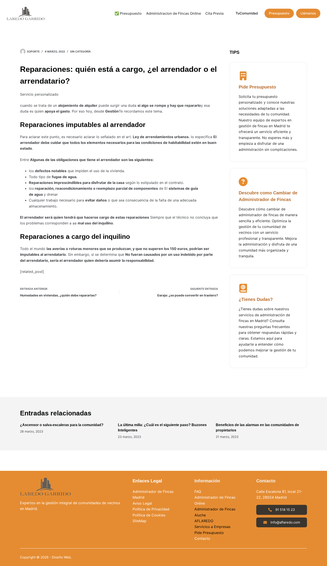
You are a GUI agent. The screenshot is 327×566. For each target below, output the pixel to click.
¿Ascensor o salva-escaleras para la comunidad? (61, 425)
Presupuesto (279, 13)
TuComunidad (247, 13)
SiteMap (139, 521)
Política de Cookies (149, 515)
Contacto (202, 538)
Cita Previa (214, 13)
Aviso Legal (142, 503)
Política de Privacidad (151, 509)
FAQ (197, 491)
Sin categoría (80, 51)
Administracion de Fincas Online (173, 13)
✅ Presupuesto (128, 13)
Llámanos (308, 13)
